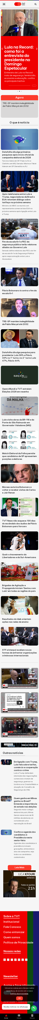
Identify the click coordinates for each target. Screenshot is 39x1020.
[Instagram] (12, 960)
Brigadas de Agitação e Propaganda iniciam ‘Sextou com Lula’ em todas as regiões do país (19, 588)
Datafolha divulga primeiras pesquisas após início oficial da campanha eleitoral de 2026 (18, 155)
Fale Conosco (12, 927)
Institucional (11, 921)
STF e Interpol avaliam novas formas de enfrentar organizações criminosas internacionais (19, 653)
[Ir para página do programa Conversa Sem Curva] (19, 747)
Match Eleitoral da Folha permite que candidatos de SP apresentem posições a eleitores (19, 456)
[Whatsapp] (8, 960)
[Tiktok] (23, 960)
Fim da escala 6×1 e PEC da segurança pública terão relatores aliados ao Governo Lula (19, 245)
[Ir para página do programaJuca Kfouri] (19, 897)
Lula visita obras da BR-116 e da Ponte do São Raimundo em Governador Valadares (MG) (18, 423)
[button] (4, 4)
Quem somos (11, 937)
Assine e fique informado (19, 985)
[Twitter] (15, 960)
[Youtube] (4, 960)
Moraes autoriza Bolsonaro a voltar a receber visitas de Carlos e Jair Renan (19, 490)
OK (19, 998)
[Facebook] (19, 960)
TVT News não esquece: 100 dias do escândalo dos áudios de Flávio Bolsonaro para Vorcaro (19, 524)
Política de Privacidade (18, 942)
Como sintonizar (14, 932)
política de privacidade (19, 994)
